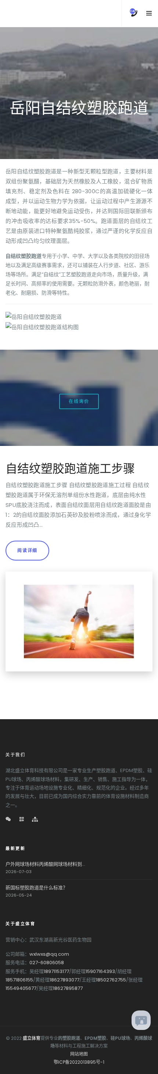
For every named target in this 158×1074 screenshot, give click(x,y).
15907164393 (100, 971)
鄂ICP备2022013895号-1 (79, 1062)
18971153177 (56, 971)
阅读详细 (27, 550)
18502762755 (111, 979)
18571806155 (19, 979)
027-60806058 (46, 962)
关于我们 (15, 755)
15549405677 (21, 988)
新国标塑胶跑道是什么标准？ (37, 887)
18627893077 (64, 979)
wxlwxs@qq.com (49, 954)
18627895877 (68, 988)
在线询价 (79, 401)
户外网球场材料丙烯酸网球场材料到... (45, 864)
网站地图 (79, 1054)
